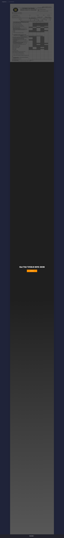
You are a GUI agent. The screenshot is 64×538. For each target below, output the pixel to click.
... (7, 1)
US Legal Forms (4, 1)
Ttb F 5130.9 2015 (11, 1)
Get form (32, 270)
